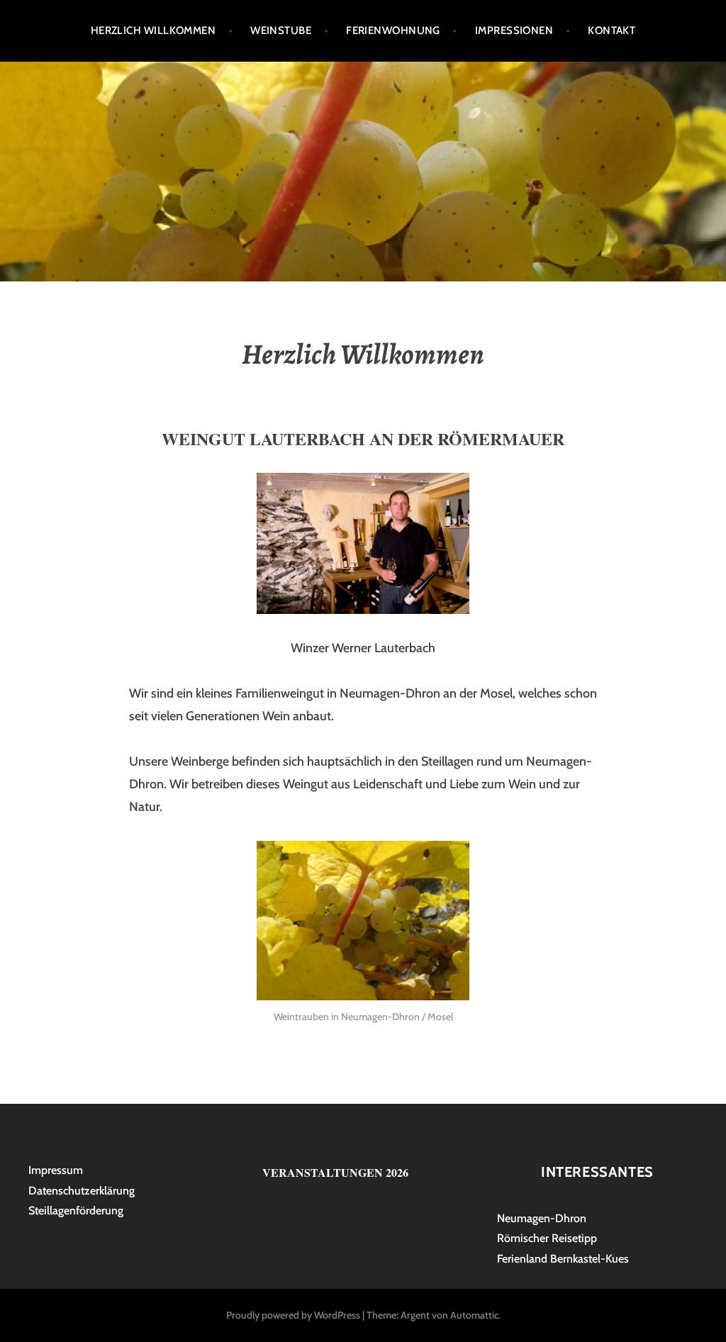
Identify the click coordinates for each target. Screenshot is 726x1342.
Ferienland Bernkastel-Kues (563, 1258)
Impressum (55, 1170)
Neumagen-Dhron (541, 1218)
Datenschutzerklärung (81, 1190)
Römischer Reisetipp (547, 1238)
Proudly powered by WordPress (293, 1315)
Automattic (474, 1315)
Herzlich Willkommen (153, 30)
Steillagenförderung (75, 1210)
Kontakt (611, 30)
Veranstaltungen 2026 (335, 1172)
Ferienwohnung (393, 30)
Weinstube (280, 30)
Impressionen (514, 30)
